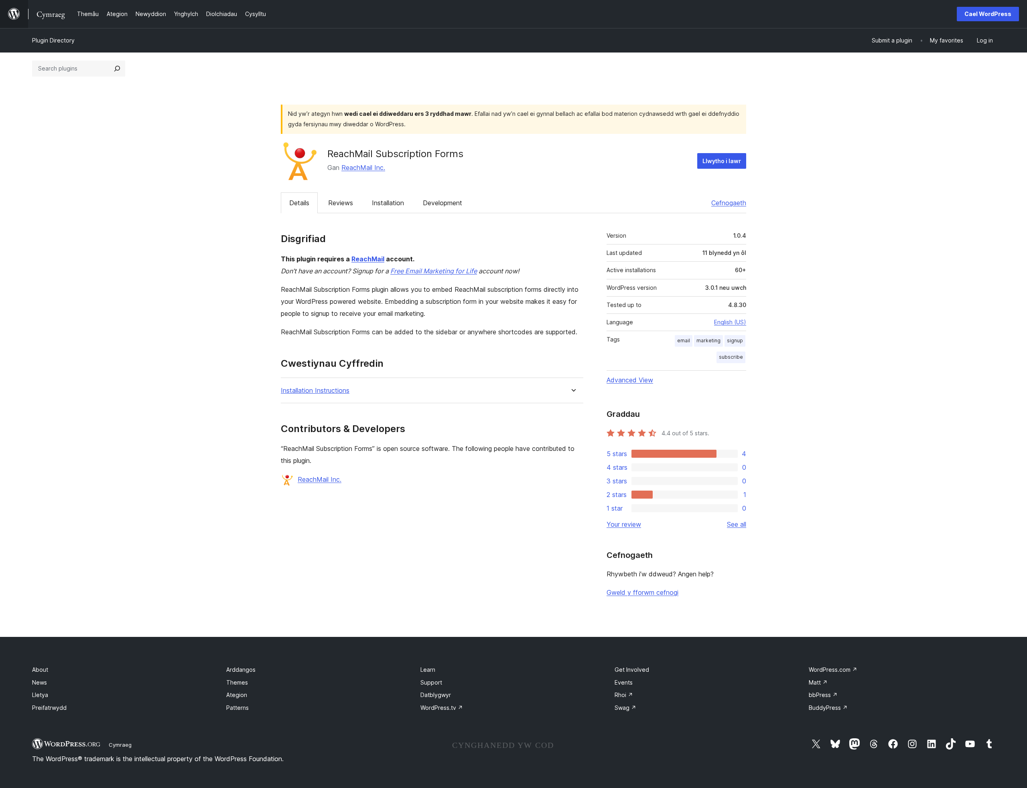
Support (431, 682)
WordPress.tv (441, 707)
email (683, 340)
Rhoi (624, 694)
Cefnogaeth (728, 203)
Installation (388, 203)
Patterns (237, 707)
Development (442, 203)
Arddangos (241, 669)
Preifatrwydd (49, 707)
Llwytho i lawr (721, 161)
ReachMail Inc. (363, 168)
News (39, 682)
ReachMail (367, 259)
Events (624, 682)
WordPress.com (833, 669)
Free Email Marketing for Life (433, 271)
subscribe (731, 357)
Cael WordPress (987, 13)
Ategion (236, 694)
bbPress (823, 694)
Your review (624, 524)
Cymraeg (120, 745)
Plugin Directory (53, 40)
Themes (237, 682)
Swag (625, 707)
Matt (818, 682)
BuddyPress (828, 707)
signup (735, 340)
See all (736, 524)
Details (299, 203)
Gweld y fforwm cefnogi (642, 592)
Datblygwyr (435, 694)
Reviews (340, 203)
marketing (708, 340)
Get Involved (632, 669)
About (40, 669)
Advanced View (630, 380)
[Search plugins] (117, 69)
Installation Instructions (315, 390)
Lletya (40, 694)
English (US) (730, 322)
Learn (427, 669)
